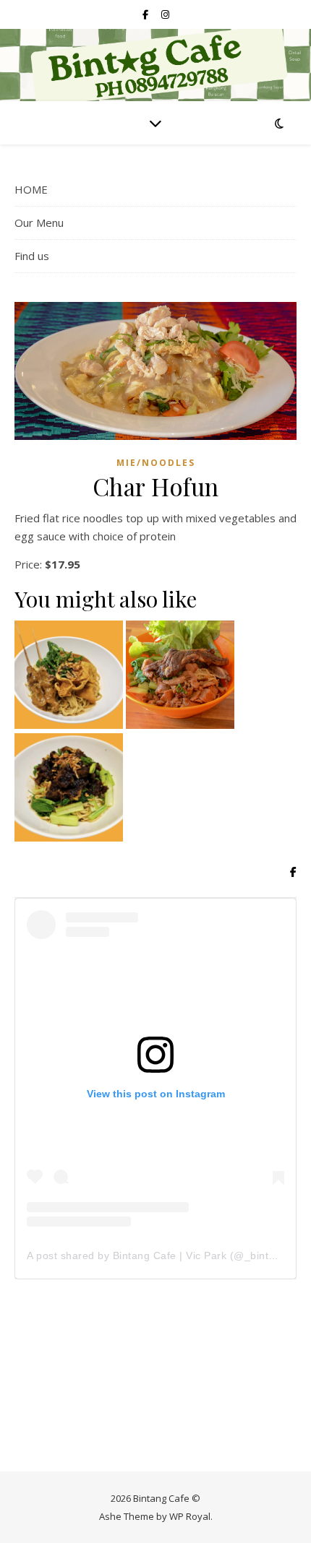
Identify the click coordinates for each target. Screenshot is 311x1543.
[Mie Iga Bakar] (68, 787)
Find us (31, 255)
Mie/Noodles (155, 463)
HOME (31, 189)
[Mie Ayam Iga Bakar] (180, 675)
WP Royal (189, 1516)
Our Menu (39, 222)
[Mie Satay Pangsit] (68, 675)
